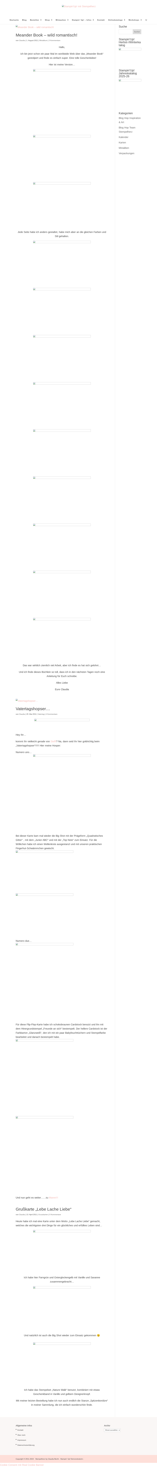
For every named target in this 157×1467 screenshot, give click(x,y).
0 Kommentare (55, 1215)
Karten (122, 142)
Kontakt (101, 20)
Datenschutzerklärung (25, 1445)
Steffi (53, 741)
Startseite (14, 20)
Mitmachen (61, 20)
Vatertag (41, 714)
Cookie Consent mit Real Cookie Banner (22, 1465)
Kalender (123, 137)
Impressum (21, 1440)
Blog (24, 20)
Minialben (124, 148)
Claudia (22, 40)
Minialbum (43, 40)
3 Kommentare (54, 40)
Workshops (134, 20)
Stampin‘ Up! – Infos (81, 20)
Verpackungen (126, 153)
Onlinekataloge (115, 20)
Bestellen (34, 20)
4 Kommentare (51, 714)
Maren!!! (53, 1197)
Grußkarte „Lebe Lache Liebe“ (43, 1209)
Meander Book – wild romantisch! (46, 35)
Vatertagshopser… (33, 708)
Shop (47, 20)
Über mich (21, 1435)
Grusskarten (43, 1215)
